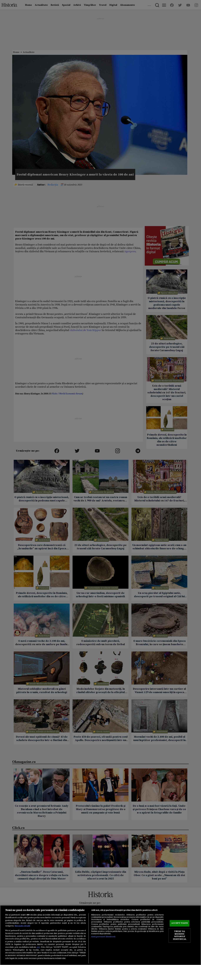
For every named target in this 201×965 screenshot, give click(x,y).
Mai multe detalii (22, 926)
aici (38, 947)
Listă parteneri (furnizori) (103, 936)
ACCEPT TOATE (179, 923)
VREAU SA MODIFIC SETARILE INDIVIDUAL (179, 935)
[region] (100, 935)
